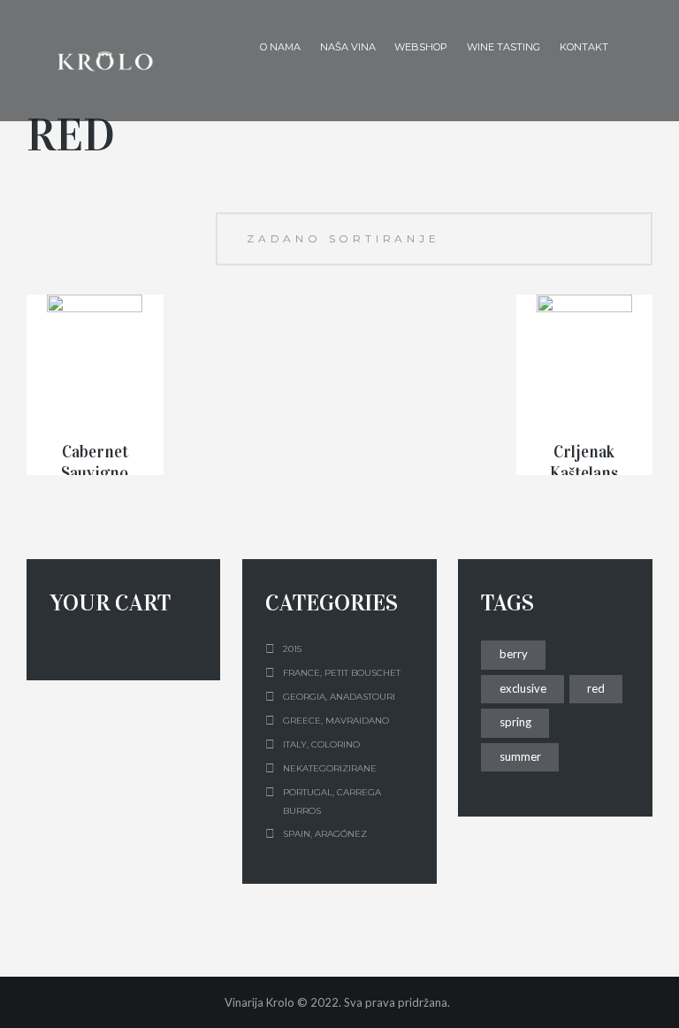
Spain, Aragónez (325, 834)
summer (520, 756)
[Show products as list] (64, 221)
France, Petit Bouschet (342, 673)
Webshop (420, 47)
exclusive (523, 688)
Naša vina (348, 47)
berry (514, 654)
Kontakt (584, 47)
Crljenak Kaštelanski (584, 473)
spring (515, 722)
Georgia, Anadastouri (339, 696)
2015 (292, 649)
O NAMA (280, 47)
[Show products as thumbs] (35, 221)
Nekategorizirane (330, 768)
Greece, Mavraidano (336, 720)
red (596, 688)
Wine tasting (503, 47)
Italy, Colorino (321, 744)
